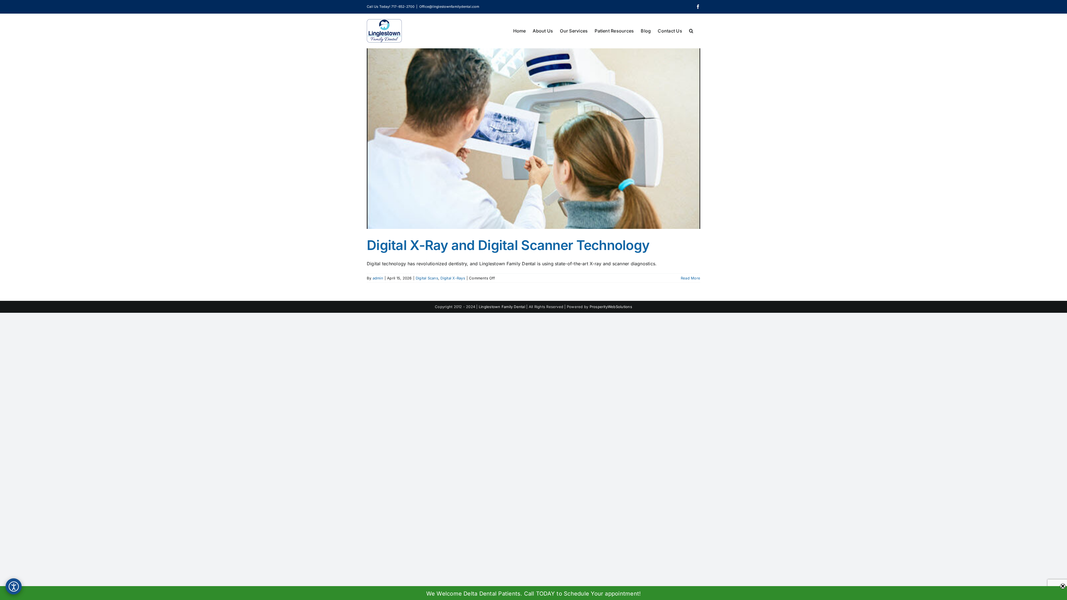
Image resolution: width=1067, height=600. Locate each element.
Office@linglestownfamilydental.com (449, 6)
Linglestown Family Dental (502, 306)
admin (378, 278)
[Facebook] (698, 6)
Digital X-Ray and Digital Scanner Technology (508, 245)
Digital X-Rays (452, 278)
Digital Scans (427, 278)
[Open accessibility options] (14, 586)
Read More (690, 278)
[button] (691, 30)
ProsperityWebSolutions (611, 306)
